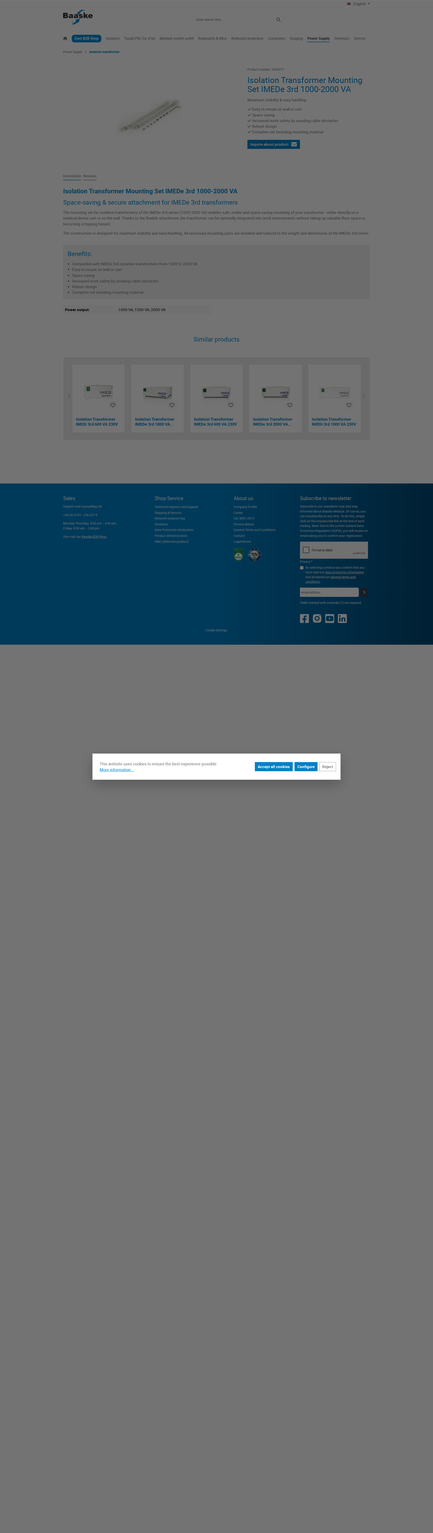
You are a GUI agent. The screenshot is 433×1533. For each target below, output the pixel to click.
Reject (327, 766)
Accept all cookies (274, 766)
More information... (117, 769)
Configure (306, 766)
